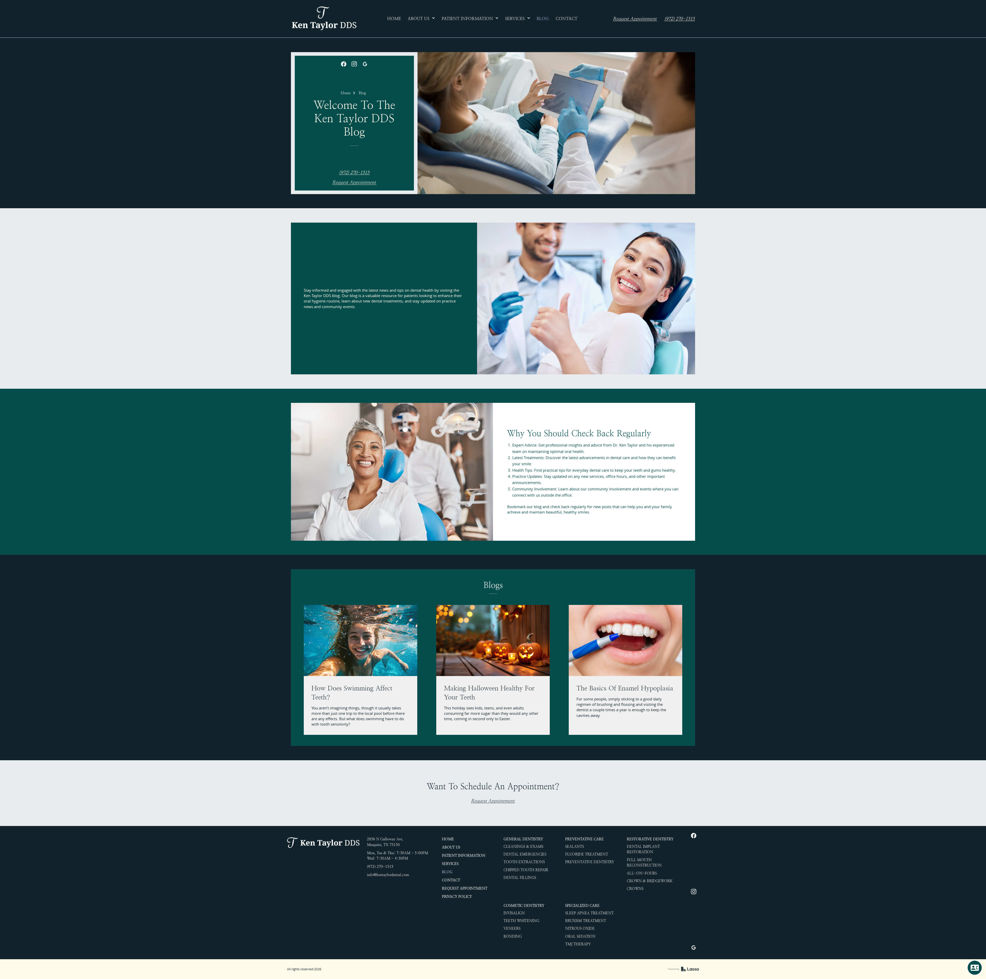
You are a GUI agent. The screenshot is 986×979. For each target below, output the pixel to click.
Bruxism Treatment (585, 920)
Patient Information (463, 855)
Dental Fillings (520, 877)
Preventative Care (584, 839)
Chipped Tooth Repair (526, 870)
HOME (448, 839)
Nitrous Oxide (580, 928)
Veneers (512, 928)
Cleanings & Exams (523, 846)
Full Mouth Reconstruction (644, 863)
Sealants (574, 846)
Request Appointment (635, 18)
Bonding (513, 936)
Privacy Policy (457, 896)
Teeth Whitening (521, 920)
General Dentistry (523, 839)
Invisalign (514, 913)
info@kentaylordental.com (388, 874)
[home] (324, 18)
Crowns (635, 888)
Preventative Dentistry (589, 862)
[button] (421, 19)
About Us (451, 847)
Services (450, 863)
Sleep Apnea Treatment (589, 913)
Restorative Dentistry (650, 839)
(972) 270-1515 (679, 18)
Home (345, 93)
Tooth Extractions (524, 862)
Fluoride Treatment (586, 854)
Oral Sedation (580, 936)
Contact (451, 880)
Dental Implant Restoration (643, 849)
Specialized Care (582, 905)
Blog (362, 93)
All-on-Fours (642, 873)
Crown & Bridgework (649, 881)
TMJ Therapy (578, 944)
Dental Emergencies (525, 854)
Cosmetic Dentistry (524, 905)
